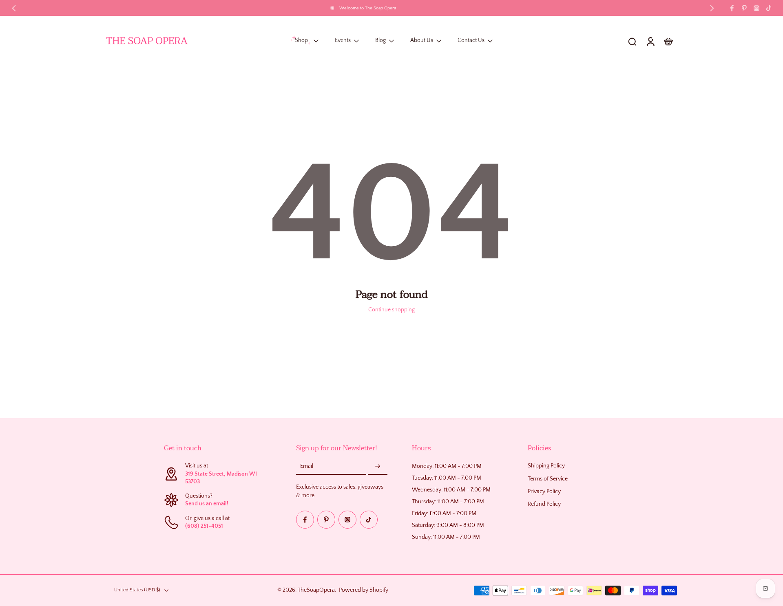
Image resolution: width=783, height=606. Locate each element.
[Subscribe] (377, 467)
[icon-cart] (668, 41)
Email (306, 466)
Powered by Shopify (363, 590)
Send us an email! (206, 504)
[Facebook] (732, 8)
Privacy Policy (544, 491)
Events (343, 40)
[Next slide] (712, 8)
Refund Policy (544, 504)
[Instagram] (756, 8)
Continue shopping (391, 309)
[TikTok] (769, 8)
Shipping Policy (546, 466)
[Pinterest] (744, 8)
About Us (421, 40)
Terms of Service (548, 479)
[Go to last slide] (14, 8)
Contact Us (471, 40)
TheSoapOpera (316, 590)
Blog (380, 40)
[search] (632, 41)
